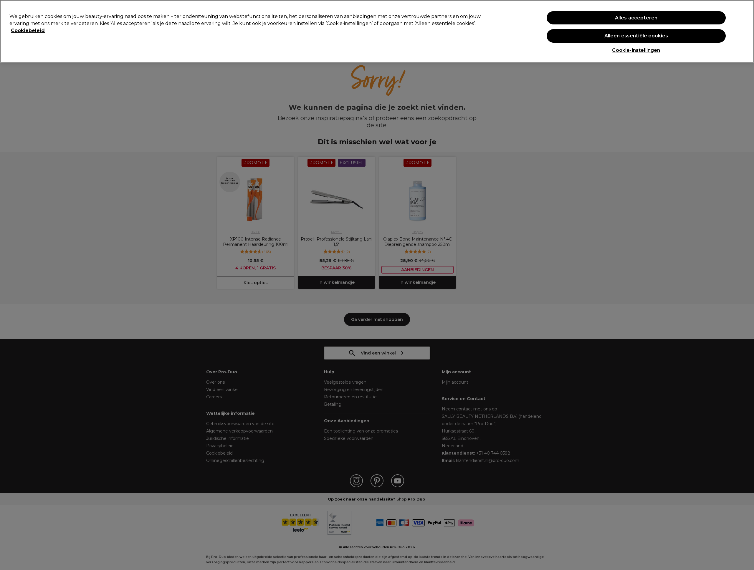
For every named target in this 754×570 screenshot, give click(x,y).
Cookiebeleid (28, 30)
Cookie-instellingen (636, 50)
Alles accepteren (636, 18)
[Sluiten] (744, 30)
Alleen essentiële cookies (636, 36)
